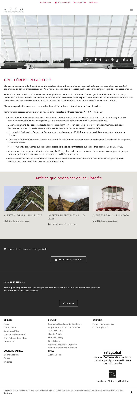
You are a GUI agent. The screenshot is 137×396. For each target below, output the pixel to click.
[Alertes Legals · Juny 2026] (113, 198)
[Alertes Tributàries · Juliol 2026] (68, 198)
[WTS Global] (112, 353)
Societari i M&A (11, 331)
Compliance (10, 327)
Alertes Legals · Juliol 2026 (23, 215)
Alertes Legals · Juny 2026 (111, 215)
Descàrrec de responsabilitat (103, 390)
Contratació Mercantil (14, 335)
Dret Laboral (54, 341)
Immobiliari (9, 342)
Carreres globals (100, 327)
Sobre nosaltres (11, 355)
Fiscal (75, 224)
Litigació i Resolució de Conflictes (64, 324)
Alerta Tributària (65, 224)
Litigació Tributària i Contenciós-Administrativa (64, 329)
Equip (7, 358)
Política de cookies (82, 390)
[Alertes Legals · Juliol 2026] (24, 198)
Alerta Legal (19, 221)
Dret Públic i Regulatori (15, 338)
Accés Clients (55, 355)
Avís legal (34, 390)
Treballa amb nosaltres (103, 324)
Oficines (8, 362)
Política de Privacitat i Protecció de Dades (56, 390)
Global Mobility (55, 337)
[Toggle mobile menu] (131, 9)
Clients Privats (55, 334)
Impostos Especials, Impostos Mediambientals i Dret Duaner (62, 346)
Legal (27, 221)
